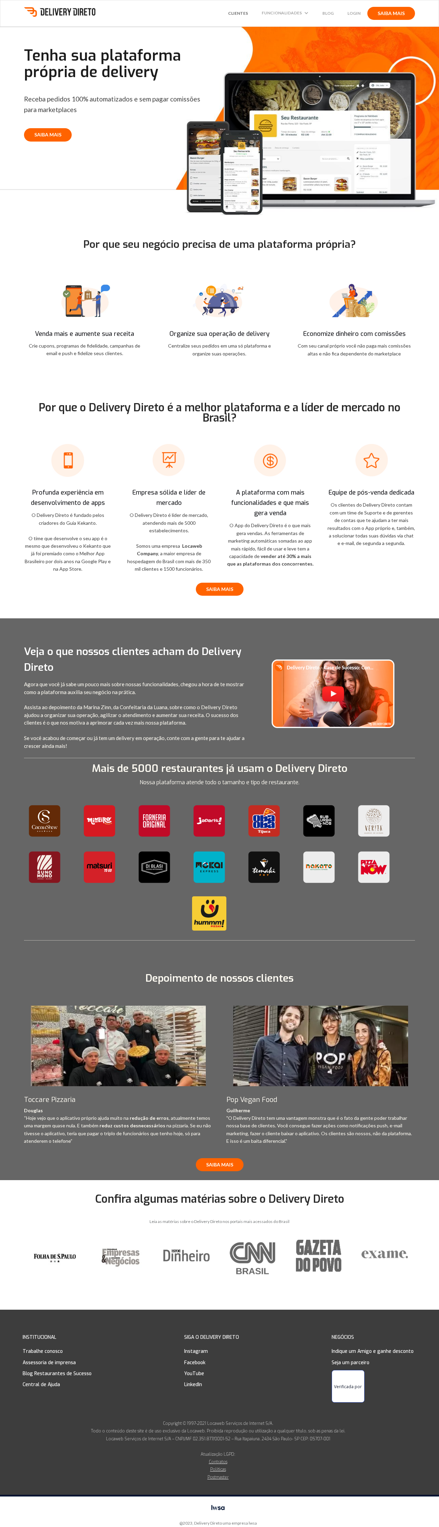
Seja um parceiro (350, 1362)
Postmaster (218, 1477)
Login (353, 13)
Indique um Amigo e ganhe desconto (373, 1351)
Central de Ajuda (41, 1384)
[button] (285, 13)
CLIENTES (238, 13)
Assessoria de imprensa (49, 1362)
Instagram (196, 1351)
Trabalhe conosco (43, 1351)
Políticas (218, 1469)
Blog (328, 13)
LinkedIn (193, 1384)
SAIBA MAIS (391, 13)
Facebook (194, 1362)
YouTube (194, 1373)
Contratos (218, 1462)
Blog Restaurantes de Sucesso (57, 1373)
